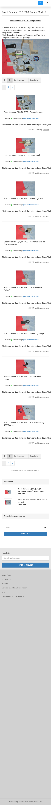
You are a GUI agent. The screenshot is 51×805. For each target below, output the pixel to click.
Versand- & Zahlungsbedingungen (14, 588)
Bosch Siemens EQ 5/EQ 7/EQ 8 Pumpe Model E (23, 155)
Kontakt (5, 584)
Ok (40, 3)
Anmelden (25, 534)
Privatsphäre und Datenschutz (13, 597)
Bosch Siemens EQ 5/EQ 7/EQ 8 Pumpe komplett (23, 112)
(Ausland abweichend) (31, 118)
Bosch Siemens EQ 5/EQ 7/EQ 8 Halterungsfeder (23, 198)
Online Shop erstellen (17, 802)
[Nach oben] (44, 801)
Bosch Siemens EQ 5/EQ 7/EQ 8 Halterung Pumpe (24, 333)
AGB (3, 592)
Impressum (6, 579)
